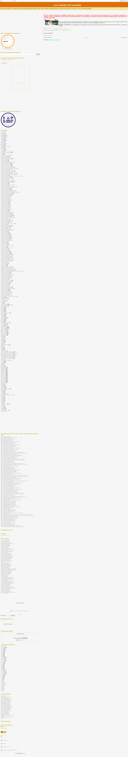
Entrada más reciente (48, 37)
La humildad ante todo (5, 360)
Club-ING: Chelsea (4, 250)
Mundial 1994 (3, 379)
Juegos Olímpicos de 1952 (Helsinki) (7, 355)
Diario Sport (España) (5, 712)
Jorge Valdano (3, 350)
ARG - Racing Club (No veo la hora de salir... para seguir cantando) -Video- (14, 476)
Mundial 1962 (3, 372)
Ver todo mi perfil (4, 728)
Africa (2, 132)
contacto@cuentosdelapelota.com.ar (7, 59)
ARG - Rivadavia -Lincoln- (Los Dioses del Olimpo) (10, 479)
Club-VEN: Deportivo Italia (5, 295)
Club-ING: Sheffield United (5, 257)
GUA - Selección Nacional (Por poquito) (8, 511)
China (2, 154)
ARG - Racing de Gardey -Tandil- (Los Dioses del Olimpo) (11, 478)
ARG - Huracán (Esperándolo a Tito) (7, 461)
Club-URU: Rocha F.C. (5, 292)
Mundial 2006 (3, 381)
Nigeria (2, 383)
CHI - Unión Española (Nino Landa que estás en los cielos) (11, 497)
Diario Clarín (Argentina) (5, 699)
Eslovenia (2, 320)
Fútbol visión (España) (5, 567)
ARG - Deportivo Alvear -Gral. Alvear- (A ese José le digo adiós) (12, 452)
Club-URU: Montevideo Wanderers (7, 288)
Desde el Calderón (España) (6, 554)
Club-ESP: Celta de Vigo (5, 228)
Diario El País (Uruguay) (5, 705)
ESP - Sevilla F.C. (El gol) (5, 508)
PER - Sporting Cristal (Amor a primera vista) (9, 516)
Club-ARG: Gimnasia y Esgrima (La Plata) (8, 173)
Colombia (2, 297)
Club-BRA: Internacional (5, 206)
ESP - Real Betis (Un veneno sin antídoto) (8, 502)
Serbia (2, 398)
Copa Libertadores (4, 298)
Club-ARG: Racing (4, 185)
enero (2, 649)
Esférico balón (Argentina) (5, 560)
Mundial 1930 (3, 367)
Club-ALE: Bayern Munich (5, 155)
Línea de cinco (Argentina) (5, 584)
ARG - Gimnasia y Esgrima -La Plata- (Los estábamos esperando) (13, 460)
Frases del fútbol (4, 327)
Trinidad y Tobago (4, 404)
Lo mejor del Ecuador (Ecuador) (6, 582)
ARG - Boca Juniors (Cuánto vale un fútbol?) (9, 446)
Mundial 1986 (3, 377)
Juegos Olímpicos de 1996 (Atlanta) (7, 358)
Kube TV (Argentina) (4, 576)
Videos (2, 409)
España (2, 321)
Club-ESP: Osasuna (4, 232)
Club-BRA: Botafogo (4, 201)
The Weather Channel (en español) (7, 715)
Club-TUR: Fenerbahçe (5, 283)
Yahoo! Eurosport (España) (6, 717)
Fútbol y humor (3, 331)
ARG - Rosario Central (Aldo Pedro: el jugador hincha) (11, 484)
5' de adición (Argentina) (5, 540)
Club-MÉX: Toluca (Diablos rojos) (7, 270)
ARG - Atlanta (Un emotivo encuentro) (7, 439)
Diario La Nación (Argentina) (6, 708)
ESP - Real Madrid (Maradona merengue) (8, 504)
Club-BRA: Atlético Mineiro (5, 200)
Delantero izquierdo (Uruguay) (6, 553)
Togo (2, 402)
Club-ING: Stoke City (4, 259)
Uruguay (2, 407)
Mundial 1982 (3, 376)
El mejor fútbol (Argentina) (5, 559)
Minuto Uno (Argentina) (5, 714)
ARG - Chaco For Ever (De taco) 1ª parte (8, 450)
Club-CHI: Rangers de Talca (6, 212)
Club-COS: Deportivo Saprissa (6, 220)
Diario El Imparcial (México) (6, 702)
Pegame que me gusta (5, 388)
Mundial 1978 (3, 375)
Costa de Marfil (3, 300)
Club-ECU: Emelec (4, 222)
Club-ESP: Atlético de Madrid (6, 226)
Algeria (2, 134)
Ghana (2, 336)
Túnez (2, 405)
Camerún (2, 150)
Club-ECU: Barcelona (5, 221)
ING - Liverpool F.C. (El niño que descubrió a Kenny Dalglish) (12, 512)
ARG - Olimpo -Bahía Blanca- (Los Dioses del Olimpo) (10, 469)
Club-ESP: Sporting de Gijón (6, 240)
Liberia (2, 363)
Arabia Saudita (3, 137)
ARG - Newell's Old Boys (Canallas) (7, 467)
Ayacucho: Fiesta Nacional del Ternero (8, 543)
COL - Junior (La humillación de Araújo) (8, 498)
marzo (2, 651)
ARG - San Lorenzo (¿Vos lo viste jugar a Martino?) (10, 487)
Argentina (48, 28)
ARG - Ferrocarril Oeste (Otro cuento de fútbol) (9, 458)
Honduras (2, 341)
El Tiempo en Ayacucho (5, 535)
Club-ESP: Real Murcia (5, 234)
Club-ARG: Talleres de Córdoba (6, 193)
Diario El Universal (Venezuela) (6, 706)
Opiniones (65, 28)
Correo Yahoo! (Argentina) (5, 697)
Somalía (2, 399)
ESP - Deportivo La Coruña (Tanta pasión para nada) (10, 500)
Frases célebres (4, 326)
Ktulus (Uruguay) (4, 575)
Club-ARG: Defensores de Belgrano (7, 167)
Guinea (2, 338)
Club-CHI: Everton (4, 210)
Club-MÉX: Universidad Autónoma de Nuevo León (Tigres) (11, 271)
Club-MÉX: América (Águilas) (6, 266)
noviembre (3, 647)
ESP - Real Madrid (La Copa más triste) (8, 503)
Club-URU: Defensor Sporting (6, 286)
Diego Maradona (4, 305)
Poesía (2, 391)
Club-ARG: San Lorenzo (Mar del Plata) (8, 190)
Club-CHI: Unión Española (6, 214)
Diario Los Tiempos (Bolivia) (6, 710)
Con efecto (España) (4, 552)
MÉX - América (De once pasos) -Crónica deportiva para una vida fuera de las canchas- (17, 514)
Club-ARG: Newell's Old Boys (6, 181)
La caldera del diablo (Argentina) (7, 577)
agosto (2, 656)
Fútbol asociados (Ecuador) (6, 563)
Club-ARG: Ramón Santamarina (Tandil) (8, 186)
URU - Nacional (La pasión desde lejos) (8, 521)
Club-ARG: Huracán (4, 175)
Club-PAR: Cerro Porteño (5, 272)
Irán (1, 346)
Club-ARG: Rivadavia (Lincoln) (6, 187)
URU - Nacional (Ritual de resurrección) (8, 523)
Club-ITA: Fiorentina (4, 261)
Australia (2, 141)
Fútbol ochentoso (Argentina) (6, 565)
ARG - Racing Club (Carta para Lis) (7, 474)
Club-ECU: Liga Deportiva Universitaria (8, 223)
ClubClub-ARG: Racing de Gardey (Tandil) (8, 296)
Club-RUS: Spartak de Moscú (6, 281)
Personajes (3, 389)
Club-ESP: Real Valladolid (5, 237)
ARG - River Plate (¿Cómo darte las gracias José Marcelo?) (11, 482)
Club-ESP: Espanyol (4, 230)
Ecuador (2, 307)
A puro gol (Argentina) (5, 541)
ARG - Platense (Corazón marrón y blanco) (8, 470)
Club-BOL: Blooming (4, 197)
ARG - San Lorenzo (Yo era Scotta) (7, 486)
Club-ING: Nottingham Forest (6, 256)
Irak (1, 345)
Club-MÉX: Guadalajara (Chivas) (7, 267)
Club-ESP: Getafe (4, 231)
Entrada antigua (124, 37)
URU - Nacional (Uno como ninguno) (7, 524)
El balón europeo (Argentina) (6, 556)
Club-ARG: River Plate (5, 188)
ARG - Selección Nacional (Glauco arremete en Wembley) (11, 489)
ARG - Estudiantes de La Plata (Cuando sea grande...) (10, 454)
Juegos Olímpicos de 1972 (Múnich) (7, 356)
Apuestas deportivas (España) (6, 542)
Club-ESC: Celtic (4, 224)
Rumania (2, 395)
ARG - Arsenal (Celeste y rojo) (6, 438)
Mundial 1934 (3, 368)
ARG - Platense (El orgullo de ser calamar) (8, 471)
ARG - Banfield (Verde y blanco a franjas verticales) (10, 441)
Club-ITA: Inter (3, 262)
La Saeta (2, 361)
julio (1, 655)
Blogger (24, 753)
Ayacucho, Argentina (8, 48)
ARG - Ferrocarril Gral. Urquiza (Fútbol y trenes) (9, 456)
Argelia (2, 138)
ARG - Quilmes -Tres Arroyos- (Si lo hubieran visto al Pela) (11, 473)
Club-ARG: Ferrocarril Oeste (6, 172)
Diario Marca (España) (5, 711)
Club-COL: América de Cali (6, 216)
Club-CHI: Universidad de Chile (6, 215)
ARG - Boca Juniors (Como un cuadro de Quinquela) (10, 444)
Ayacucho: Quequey (4, 547)
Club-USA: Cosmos (4, 294)
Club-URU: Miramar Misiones (6, 287)
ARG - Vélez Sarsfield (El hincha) (7, 494)
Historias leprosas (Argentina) (6, 571)
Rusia (2, 396)
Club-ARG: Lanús (4, 179)
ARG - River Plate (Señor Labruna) (7, 481)
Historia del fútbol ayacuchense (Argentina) (9, 569)
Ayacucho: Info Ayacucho (5, 544)
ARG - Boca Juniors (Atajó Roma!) (7, 443)
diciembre (2, 648)
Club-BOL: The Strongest (5, 199)
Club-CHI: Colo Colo (4, 209)
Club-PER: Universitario (5, 277)
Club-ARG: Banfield (4, 161)
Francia (2, 325)
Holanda (2, 340)
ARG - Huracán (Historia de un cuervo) (8, 462)
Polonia (2, 392)
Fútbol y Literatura (4, 332)
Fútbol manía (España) (5, 564)
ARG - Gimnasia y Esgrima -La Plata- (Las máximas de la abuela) (13, 459)
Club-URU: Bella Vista (5, 284)
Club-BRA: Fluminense (5, 204)
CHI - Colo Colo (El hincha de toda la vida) (8, 495)
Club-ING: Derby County (5, 251)
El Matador (3, 314)
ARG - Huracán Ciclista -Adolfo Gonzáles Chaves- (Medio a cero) (12, 463)
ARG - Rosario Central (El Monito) (7, 485)
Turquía (2, 406)
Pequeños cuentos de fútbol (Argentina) (8, 587)
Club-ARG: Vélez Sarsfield (5, 195)
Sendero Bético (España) (5, 588)
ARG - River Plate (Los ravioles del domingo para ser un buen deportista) (14, 480)
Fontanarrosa (61, 28)
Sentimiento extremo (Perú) (6, 589)
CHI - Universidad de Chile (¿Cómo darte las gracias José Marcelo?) (13, 496)
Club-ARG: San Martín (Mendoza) (7, 191)
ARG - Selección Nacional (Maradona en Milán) (9, 490)
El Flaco (2, 311)
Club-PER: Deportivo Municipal (6, 274)
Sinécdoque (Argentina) (5, 590)
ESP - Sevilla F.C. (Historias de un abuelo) (8, 509)
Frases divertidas (4, 328)
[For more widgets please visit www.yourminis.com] (20, 610)
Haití (2, 339)
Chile (2, 153)
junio (2, 654)
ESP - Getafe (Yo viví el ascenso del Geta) (8, 501)
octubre (2, 646)
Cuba (2, 303)
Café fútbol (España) (4, 549)
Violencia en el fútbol (4, 410)
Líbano (2, 362)
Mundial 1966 (3, 373)
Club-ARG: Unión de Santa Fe (6, 194)
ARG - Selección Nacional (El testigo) (7, 488)
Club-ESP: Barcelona (5, 227)
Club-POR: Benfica (4, 278)
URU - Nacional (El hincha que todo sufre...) (9, 519)
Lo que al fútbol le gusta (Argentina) (7, 583)
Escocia (2, 319)
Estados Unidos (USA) (5, 322)
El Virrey (2, 317)
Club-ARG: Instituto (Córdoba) (6, 177)
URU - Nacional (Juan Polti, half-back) (8, 520)
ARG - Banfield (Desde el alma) (6, 440)
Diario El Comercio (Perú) (5, 701)
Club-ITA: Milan (3, 264)
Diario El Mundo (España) (5, 704)
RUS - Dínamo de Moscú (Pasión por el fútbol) (9, 517)
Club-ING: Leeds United (5, 252)
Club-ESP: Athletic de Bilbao (6, 225)
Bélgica (2, 144)
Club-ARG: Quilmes (4, 183)
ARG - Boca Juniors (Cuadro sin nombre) (8, 445)
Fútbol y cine (3, 329)
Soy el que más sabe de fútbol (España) (8, 592)
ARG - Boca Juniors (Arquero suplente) (8, 442)
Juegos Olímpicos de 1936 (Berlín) (7, 354)
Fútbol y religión (4, 335)
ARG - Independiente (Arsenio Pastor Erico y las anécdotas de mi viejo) (14, 464)
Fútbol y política (4, 334)
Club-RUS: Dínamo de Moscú (6, 280)
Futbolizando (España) (5, 562)
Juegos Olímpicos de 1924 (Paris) (7, 352)
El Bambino (3, 308)
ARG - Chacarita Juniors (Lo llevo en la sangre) (9, 449)
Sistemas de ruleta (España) (6, 591)
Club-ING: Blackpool (4, 249)
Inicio (87, 37)
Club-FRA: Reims (4, 246)
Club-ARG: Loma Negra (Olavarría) (7, 180)
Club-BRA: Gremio (4, 205)
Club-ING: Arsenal (4, 248)
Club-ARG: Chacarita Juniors (6, 164)
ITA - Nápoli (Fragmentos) (5, 513)
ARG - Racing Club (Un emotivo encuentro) (9, 477)
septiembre (3, 657)
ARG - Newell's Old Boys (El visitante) (7, 468)
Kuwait (2, 359)
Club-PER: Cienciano (5, 273)
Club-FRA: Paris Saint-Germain (6, 245)
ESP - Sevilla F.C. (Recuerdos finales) (8, 510)
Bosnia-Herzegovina (4, 146)
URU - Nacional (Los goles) (6, 522)
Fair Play (2, 323)
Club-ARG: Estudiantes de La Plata (7, 170)
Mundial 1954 (3, 370)
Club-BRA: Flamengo (5, 203)
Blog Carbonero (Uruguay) (6, 548)
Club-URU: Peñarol (4, 290)
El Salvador (3, 316)
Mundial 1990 (3, 378)
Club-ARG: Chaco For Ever (6, 165)
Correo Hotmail (3, 696)
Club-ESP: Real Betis (5, 233)
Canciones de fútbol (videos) (6, 152)
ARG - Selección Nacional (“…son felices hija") (9, 492)
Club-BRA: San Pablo (5, 207)
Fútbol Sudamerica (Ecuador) (6, 566)
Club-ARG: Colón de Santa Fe (6, 166)
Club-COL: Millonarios (5, 219)
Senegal (2, 397)
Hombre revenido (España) (6, 572)
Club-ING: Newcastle (4, 255)
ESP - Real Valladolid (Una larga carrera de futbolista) (10, 506)
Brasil (2, 147)
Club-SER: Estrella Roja (5, 282)
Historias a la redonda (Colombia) (7, 570)
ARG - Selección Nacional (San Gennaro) (8, 491)
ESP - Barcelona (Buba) (5, 499)
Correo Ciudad (3, 695)
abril (1, 652)
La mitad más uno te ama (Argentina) (7, 578)
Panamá (2, 387)
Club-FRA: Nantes (4, 244)
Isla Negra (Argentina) (5, 574)
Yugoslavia (3, 411)
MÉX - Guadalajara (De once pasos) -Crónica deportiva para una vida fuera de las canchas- (17, 515)
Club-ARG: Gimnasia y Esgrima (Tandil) (8, 174)
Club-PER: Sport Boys (5, 275)
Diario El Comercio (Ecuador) (6, 700)
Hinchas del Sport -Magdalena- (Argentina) (8, 568)
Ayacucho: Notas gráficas (5, 546)
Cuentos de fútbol (4, 304)
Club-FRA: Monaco (4, 243)
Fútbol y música (4, 333)
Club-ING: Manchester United (6, 254)
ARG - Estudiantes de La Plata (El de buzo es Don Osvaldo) (11, 455)
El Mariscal (3, 313)
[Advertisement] (68, 13)
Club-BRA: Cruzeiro (4, 202)
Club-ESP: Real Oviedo (5, 235)
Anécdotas (3, 135)
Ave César (3, 143)
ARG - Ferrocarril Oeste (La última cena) (8, 457)
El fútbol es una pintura (5, 312)
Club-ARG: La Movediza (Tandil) (7, 178)
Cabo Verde (3, 149)
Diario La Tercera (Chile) (5, 709)
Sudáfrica (2, 400)
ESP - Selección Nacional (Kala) (7, 507)
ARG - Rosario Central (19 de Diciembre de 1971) (10, 483)
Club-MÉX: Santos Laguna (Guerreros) (8, 269)
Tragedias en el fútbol (5, 403)
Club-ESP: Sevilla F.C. (5, 239)
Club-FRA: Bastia (4, 241)
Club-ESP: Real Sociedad (5, 236)
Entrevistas (3, 318)
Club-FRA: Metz (4, 242)
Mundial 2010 (3, 382)
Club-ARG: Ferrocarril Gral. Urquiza (7, 171)
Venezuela (3, 408)
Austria (2, 142)
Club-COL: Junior (4, 218)
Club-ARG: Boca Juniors (5, 163)
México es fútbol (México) (5, 586)
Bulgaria (2, 148)
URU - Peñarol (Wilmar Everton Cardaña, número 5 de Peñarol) (12, 526)
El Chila (2, 309)
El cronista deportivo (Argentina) (7, 557)
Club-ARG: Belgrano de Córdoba (7, 162)
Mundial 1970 (3, 374)
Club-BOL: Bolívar (4, 198)
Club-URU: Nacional (4, 289)
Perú (2, 390)
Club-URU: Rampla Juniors (6, 291)
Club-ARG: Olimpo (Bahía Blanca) (7, 182)
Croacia (2, 302)
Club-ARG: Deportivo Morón (6, 169)
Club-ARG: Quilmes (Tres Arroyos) (7, 184)
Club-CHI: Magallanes (5, 211)
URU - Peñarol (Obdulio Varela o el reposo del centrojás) (11, 525)
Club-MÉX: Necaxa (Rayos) (6, 268)
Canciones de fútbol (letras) (6, 151)
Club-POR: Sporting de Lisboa (6, 279)
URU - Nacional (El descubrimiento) (7, 518)
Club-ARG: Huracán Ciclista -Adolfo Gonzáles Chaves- (11, 176)
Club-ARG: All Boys (4, 157)
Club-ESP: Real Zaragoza (5, 238)
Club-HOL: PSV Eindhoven (6, 247)
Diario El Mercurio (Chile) (5, 703)
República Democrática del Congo (7, 394)
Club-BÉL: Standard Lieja (5, 196)
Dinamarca (3, 306)
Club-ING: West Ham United (6, 260)
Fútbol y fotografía (4, 330)
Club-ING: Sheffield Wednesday (6, 258)
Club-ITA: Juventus (4, 263)
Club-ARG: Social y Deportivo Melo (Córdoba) (9, 192)
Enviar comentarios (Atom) (54, 39)
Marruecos (3, 365)
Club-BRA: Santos (4, 208)
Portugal (2, 393)
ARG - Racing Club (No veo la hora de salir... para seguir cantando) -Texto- (14, 475)
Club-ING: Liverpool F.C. (5, 253)
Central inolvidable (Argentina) (6, 551)
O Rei (2, 385)
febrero (2, 650)
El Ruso (2, 315)
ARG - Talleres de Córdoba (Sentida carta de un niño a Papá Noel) (13, 493)
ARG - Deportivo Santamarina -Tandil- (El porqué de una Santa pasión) (14, 453)
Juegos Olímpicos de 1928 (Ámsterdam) (8, 353)
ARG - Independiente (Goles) (6, 466)
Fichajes (2, 561)
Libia (2, 364)
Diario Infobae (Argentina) (5, 707)
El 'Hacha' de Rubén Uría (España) (7, 555)
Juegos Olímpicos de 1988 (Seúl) (7, 357)
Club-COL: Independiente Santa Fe (7, 217)
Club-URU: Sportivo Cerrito (6, 293)
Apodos (2, 136)
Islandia (2, 347)
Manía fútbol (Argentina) (5, 585)
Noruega (2, 384)
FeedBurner (23, 640)
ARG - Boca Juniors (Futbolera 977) (7, 447)
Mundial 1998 (3, 380)
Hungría (2, 342)
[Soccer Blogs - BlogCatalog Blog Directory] (9, 750)
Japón (2, 349)
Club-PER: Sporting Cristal (6, 276)
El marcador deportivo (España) (6, 558)
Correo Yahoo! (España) (5, 698)
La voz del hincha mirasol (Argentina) (7, 581)
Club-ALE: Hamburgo (5, 156)
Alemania (2, 133)
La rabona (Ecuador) (4, 580)
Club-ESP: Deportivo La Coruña (6, 229)
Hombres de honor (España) (6, 573)
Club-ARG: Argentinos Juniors (6, 158)
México (2, 366)
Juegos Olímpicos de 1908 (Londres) (7, 351)
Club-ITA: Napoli (4, 265)
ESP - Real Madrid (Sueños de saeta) (7, 505)
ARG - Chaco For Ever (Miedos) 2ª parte (8, 451)
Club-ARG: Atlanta (4, 160)
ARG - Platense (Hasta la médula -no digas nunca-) (10, 472)
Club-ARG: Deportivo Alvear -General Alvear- (9, 168)
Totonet (3, 726)
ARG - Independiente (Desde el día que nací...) (9, 465)
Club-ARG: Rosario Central (54, 28)
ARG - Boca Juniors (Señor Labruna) (7, 448)
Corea (2, 299)
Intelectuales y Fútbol (5, 344)
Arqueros (2, 140)
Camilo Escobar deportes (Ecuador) (7, 550)
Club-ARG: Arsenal (4, 159)
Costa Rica (3, 301)
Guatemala (3, 337)
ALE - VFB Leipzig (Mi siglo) (6, 436)
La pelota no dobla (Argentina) (6, 579)
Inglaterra (2, 343)
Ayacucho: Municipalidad (5, 545)
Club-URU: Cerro (4, 285)
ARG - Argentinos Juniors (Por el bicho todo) (9, 437)
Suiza (2, 401)
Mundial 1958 (3, 371)
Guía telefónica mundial (5, 713)
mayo (2, 653)
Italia (2, 348)
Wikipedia (2, 716)
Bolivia (2, 145)
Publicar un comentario (47, 35)
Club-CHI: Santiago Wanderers (6, 213)
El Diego (2, 310)
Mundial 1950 (3, 369)
